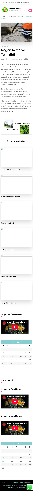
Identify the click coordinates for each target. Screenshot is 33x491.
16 (3, 360)
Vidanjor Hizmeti (7, 250)
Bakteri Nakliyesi (7, 223)
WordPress (21, 488)
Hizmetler (4, 47)
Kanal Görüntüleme (8, 303)
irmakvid (4, 59)
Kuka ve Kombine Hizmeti (10, 196)
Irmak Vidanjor (15, 9)
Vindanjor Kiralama (8, 276)
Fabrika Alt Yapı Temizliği (10, 170)
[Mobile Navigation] (30, 10)
